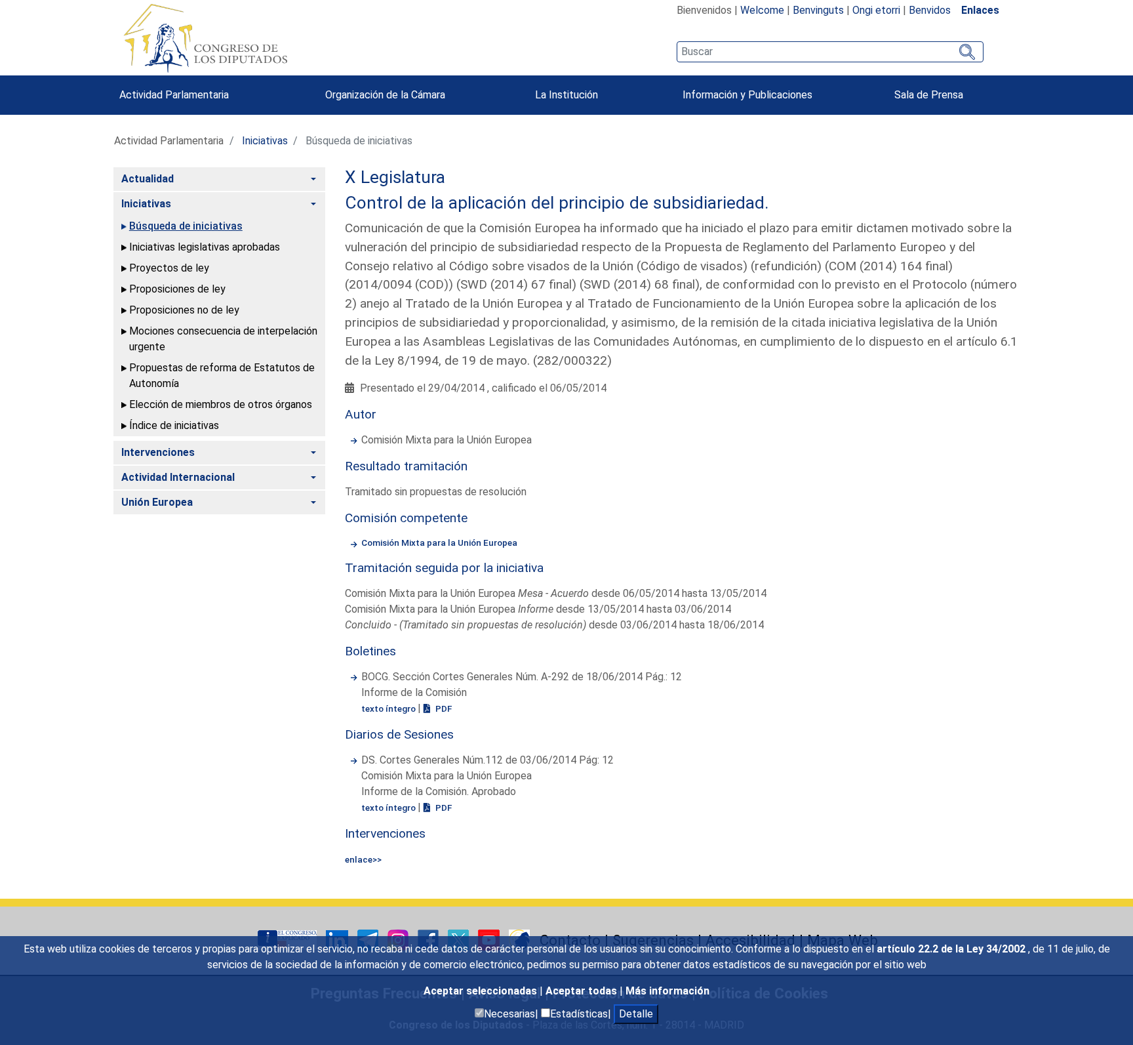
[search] (830, 51)
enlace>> (363, 859)
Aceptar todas (583, 991)
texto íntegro (389, 708)
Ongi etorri (876, 10)
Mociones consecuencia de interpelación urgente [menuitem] (223, 339)
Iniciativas (265, 140)
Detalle (636, 1014)
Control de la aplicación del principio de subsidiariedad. (557, 203)
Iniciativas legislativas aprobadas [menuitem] (204, 247)
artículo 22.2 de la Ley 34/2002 (952, 949)
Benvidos (930, 10)
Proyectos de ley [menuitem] (169, 268)
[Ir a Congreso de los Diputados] (205, 38)
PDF (442, 708)
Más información (667, 991)
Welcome (762, 10)
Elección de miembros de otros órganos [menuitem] (220, 404)
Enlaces (980, 10)
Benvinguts (818, 10)
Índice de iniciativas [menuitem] (174, 425)
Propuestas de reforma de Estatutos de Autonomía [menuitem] (222, 375)
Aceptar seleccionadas (482, 991)
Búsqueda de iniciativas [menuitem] (186, 226)
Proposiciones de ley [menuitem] (177, 289)
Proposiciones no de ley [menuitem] (184, 310)
